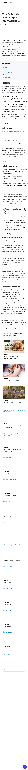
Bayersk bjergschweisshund (12, 560)
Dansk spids (7, 473)
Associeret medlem (10, 75)
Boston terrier (8, 517)
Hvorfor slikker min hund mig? (12, 380)
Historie (4, 67)
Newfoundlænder (9, 648)
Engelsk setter (8, 604)
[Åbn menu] (25, 2)
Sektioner (5, 70)
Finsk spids (7, 670)
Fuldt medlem (8, 72)
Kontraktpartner (9, 77)
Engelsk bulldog (8, 582)
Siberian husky (8, 539)
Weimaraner (7, 626)
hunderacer (25, 183)
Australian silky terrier (10, 495)
